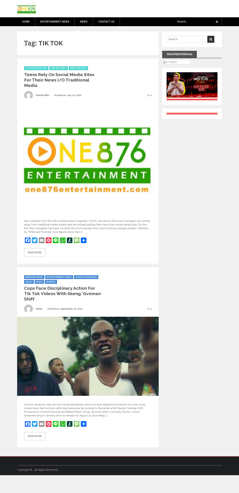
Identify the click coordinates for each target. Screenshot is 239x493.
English (173, 61)
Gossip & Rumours (36, 68)
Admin (39, 308)
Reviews (51, 282)
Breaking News (34, 277)
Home (26, 21)
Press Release (78, 68)
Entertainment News (54, 21)
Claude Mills (42, 95)
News (83, 21)
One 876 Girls (58, 68)
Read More (35, 252)
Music (29, 282)
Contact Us (106, 21)
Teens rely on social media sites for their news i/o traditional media (59, 80)
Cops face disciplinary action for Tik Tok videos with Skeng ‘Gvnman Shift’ (62, 294)
